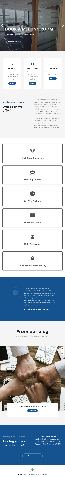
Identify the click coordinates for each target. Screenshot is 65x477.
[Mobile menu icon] (61, 2)
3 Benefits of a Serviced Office (32, 406)
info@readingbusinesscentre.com (38, 474)
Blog (3, 348)
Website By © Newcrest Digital (32, 473)
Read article (32, 410)
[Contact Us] (52, 64)
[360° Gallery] (32, 64)
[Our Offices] (12, 64)
